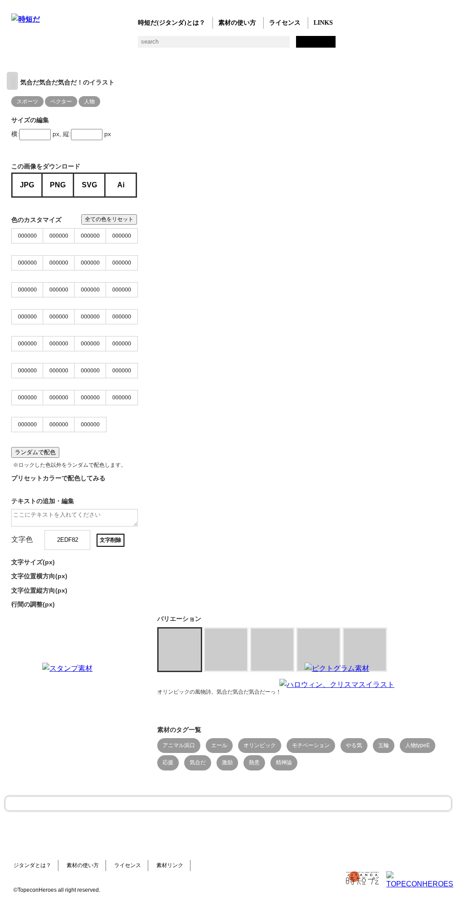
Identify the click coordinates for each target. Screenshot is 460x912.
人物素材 (16, 45)
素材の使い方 (237, 22)
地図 (232, 45)
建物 (160, 45)
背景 (142, 45)
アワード (178, 45)
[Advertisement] (202, 719)
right (12, 81)
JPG (27, 185)
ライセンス (285, 22)
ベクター (286, 45)
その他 (340, 45)
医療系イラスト (88, 45)
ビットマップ (304, 45)
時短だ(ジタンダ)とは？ (171, 22)
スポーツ (214, 45)
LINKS (323, 22)
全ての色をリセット (109, 219)
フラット (322, 45)
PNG (58, 185)
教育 (106, 45)
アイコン (268, 45)
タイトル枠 (196, 45)
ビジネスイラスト (34, 45)
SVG (89, 185)
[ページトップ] (228, 803)
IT (70, 45)
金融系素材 (52, 45)
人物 (89, 101)
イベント (250, 45)
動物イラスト (124, 45)
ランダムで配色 (35, 452)
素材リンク (169, 865)
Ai (120, 185)
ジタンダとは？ (32, 865)
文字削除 (110, 540)
